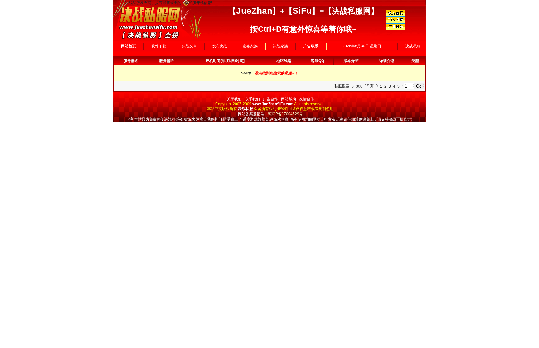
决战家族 (280, 46)
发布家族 (250, 46)
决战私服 (412, 46)
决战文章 (189, 46)
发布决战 (219, 46)
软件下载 (158, 46)
